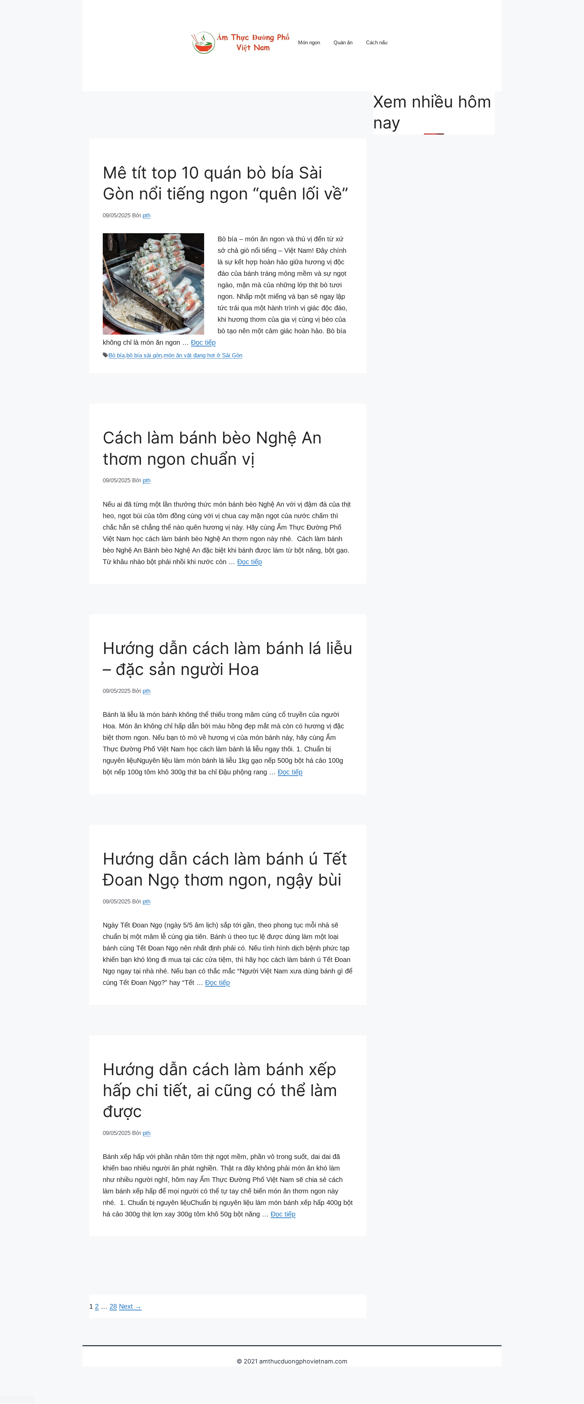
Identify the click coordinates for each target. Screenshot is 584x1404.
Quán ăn (343, 42)
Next (130, 1306)
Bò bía (116, 355)
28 (113, 1306)
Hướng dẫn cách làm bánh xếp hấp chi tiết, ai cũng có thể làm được (220, 1090)
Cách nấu (376, 42)
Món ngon (309, 42)
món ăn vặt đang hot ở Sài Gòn (203, 355)
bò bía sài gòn (144, 355)
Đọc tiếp (203, 342)
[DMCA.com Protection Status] (17, 1399)
